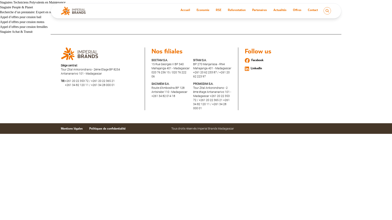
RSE (218, 10)
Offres (297, 10)
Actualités (279, 10)
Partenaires (259, 10)
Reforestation (237, 10)
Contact (313, 10)
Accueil (185, 10)
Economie (203, 10)
